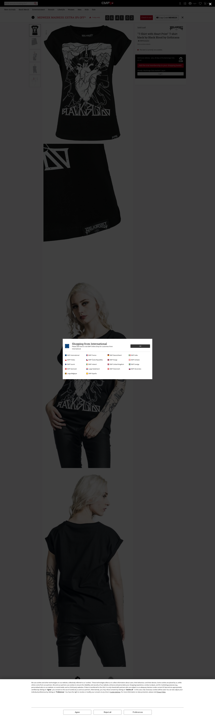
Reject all (107, 712)
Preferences (138, 712)
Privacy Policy (161, 692)
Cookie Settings (115, 692)
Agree (77, 712)
